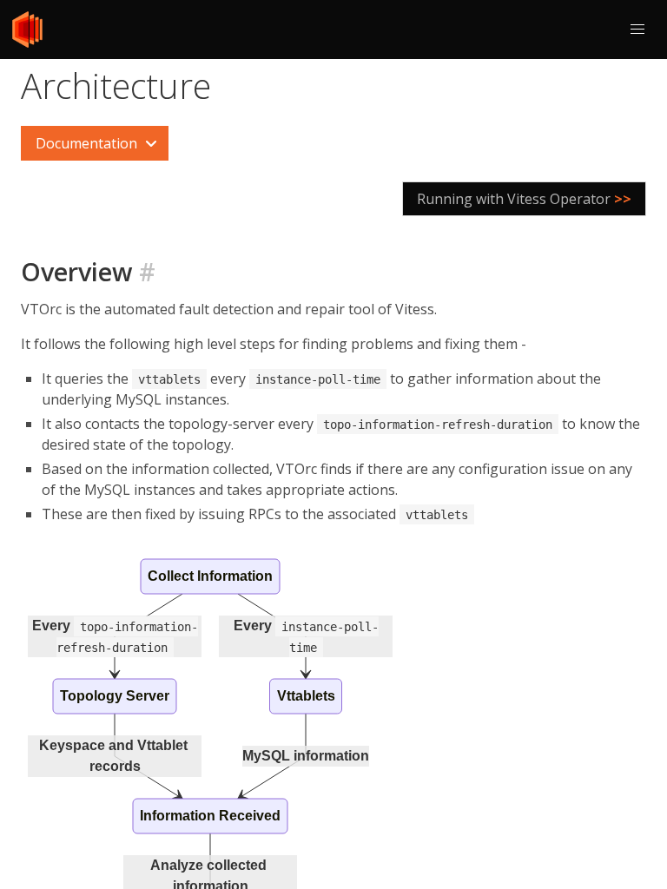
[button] (637, 29)
